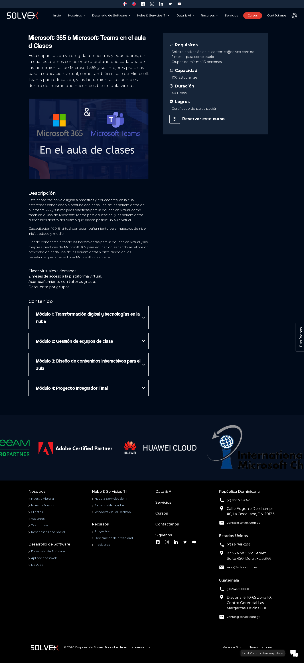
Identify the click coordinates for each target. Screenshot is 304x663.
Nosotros (75, 15)
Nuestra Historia (42, 498)
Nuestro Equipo (42, 505)
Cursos (253, 15)
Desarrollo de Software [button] (110, 15)
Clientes (37, 512)
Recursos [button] (208, 15)
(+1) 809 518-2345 (238, 500)
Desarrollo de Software (49, 544)
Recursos (100, 524)
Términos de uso (261, 647)
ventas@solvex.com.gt (243, 616)
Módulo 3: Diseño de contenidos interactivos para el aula (90, 364)
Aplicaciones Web (44, 558)
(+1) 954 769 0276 (238, 544)
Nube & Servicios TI (109, 491)
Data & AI (163, 491)
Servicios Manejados (109, 505)
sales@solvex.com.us (242, 567)
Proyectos (102, 531)
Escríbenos (301, 337)
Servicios (231, 15)
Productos (102, 544)
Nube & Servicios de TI (111, 498)
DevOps (37, 564)
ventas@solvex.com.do (244, 522)
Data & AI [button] (184, 15)
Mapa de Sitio (232, 647)
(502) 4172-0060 (238, 589)
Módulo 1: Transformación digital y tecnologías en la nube (90, 317)
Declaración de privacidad (114, 538)
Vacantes (38, 518)
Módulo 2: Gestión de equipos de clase (90, 341)
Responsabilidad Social (48, 532)
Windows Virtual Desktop (113, 512)
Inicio (57, 15)
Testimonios (39, 525)
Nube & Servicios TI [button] (152, 15)
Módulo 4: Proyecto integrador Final (90, 388)
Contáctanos (276, 15)
